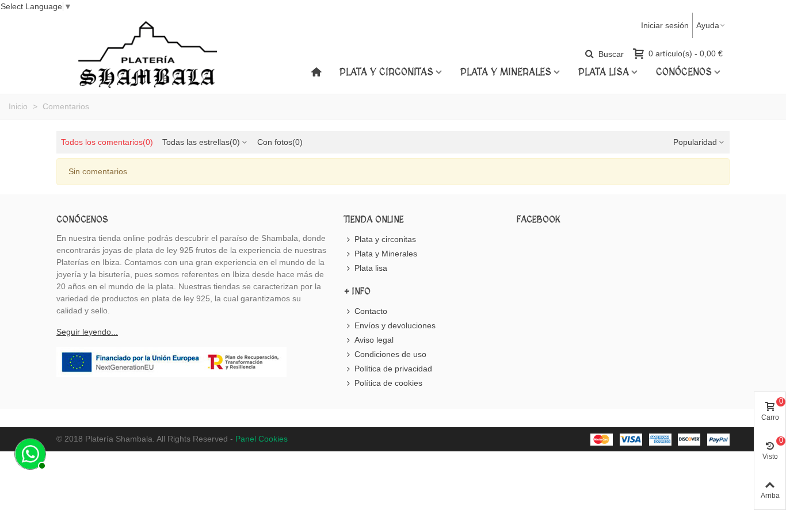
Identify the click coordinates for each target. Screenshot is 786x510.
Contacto (370, 311)
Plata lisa (370, 268)
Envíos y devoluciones (395, 325)
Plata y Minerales (505, 72)
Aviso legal (374, 339)
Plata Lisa (603, 72)
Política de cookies (388, 383)
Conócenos (684, 72)
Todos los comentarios (107, 142)
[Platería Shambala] (147, 64)
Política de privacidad (393, 368)
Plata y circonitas (386, 72)
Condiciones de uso (390, 354)
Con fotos (280, 142)
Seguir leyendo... (87, 331)
